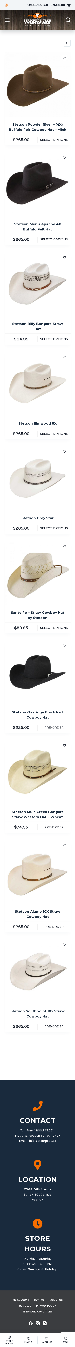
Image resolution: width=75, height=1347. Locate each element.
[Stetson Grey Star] (38, 478)
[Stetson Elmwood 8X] (38, 383)
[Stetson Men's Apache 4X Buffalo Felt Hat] (38, 184)
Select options (54, 140)
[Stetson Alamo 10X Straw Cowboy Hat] (38, 871)
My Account (21, 1299)
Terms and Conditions (38, 1311)
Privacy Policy (46, 1305)
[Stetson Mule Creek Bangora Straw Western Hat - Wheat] (38, 772)
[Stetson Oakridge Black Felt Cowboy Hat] (38, 672)
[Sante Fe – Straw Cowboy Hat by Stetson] (38, 572)
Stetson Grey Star (37, 518)
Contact (39, 1299)
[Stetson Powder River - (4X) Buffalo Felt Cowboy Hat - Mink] (38, 84)
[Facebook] (31, 1323)
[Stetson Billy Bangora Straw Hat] (38, 283)
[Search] (68, 19)
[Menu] (7, 19)
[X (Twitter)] (38, 1323)
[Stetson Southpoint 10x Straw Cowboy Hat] (38, 971)
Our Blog (25, 1305)
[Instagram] (45, 1323)
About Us (56, 1299)
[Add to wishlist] (64, 58)
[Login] (6, 5)
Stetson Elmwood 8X (37, 423)
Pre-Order (54, 727)
